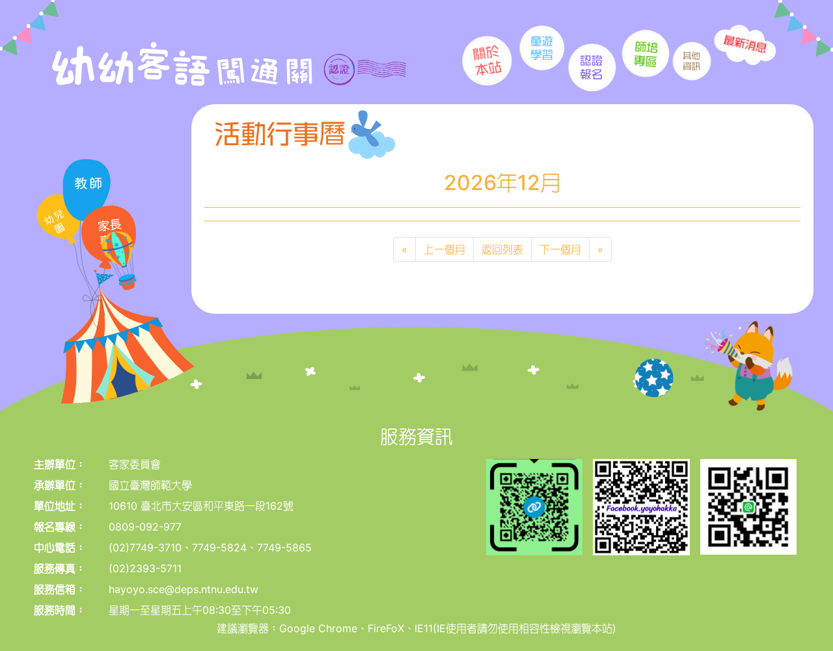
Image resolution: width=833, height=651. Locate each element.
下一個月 (560, 249)
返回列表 (502, 249)
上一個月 (444, 249)
